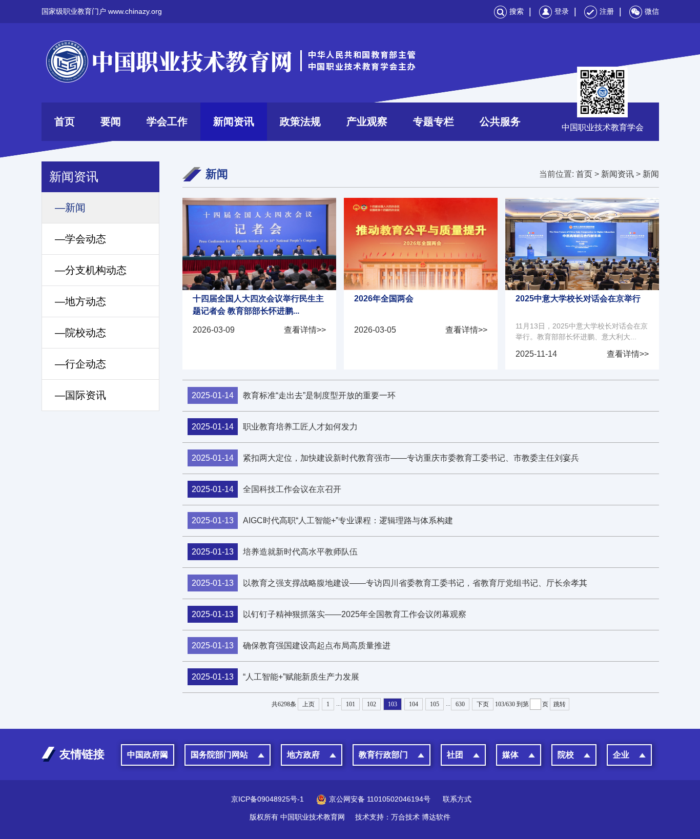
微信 (652, 11)
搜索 (516, 11)
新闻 (651, 174)
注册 (607, 11)
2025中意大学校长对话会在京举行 (578, 298)
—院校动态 (80, 332)
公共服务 (500, 121)
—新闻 (70, 207)
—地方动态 (80, 301)
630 (460, 704)
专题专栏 (433, 121)
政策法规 (300, 121)
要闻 (110, 121)
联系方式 (457, 799)
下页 (483, 704)
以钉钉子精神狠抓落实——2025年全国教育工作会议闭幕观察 (329, 614)
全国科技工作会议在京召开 (266, 489)
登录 (561, 11)
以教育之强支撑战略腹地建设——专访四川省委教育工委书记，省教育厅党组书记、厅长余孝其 (389, 583)
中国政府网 (147, 754)
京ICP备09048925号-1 (267, 799)
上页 (308, 704)
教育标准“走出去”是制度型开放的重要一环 (294, 395)
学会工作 (167, 121)
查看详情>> (305, 329)
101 (350, 704)
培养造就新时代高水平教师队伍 (275, 551)
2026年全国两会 (384, 298)
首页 (64, 121)
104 (413, 704)
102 (371, 704)
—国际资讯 (80, 395)
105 (434, 704)
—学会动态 (80, 238)
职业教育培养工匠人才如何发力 (275, 426)
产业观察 (366, 121)
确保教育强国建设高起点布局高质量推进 (291, 645)
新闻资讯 (233, 121)
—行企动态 (80, 364)
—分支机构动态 (91, 270)
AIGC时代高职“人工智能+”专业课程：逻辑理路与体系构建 (322, 520)
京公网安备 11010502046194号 (379, 799)
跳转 (559, 704)
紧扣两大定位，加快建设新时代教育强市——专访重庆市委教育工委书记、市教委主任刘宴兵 (385, 458)
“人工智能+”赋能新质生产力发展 (275, 676)
